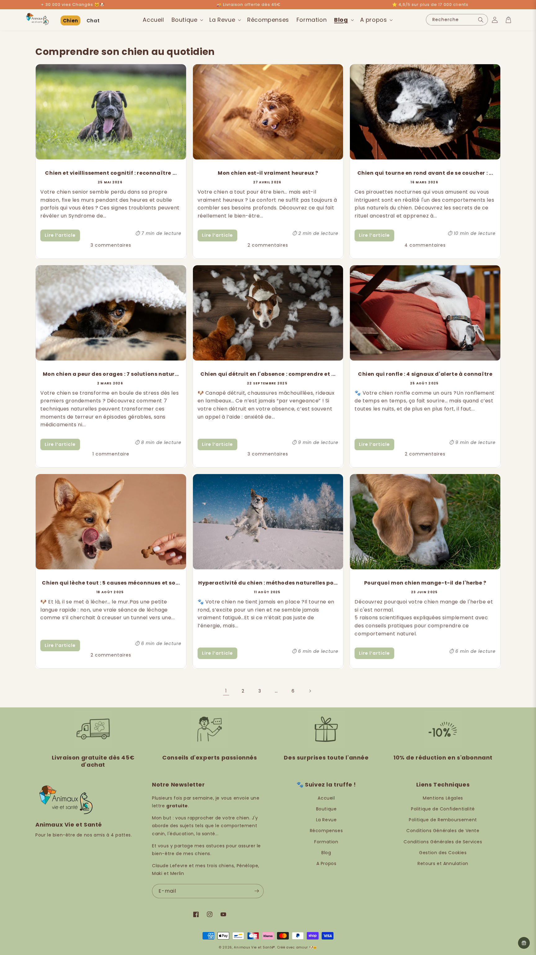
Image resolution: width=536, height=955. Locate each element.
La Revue (326, 820)
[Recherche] (481, 19)
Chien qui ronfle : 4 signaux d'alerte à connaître (425, 374)
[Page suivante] (310, 691)
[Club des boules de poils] (524, 943)
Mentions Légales (443, 798)
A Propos (326, 863)
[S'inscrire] (256, 891)
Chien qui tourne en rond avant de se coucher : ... (425, 173)
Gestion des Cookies (443, 853)
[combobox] (457, 19)
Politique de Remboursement (443, 820)
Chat (93, 20)
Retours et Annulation (443, 863)
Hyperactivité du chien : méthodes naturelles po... (268, 582)
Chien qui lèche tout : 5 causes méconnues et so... (111, 582)
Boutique (326, 809)
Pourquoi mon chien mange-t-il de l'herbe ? (425, 582)
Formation (326, 842)
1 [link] (226, 690)
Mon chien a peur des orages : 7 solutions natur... (111, 374)
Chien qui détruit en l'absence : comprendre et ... (268, 374)
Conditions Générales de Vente (442, 830)
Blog (326, 853)
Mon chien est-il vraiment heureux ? (268, 173)
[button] (187, 19)
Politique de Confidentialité (443, 809)
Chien (70, 20)
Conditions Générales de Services (443, 842)
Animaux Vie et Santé (253, 947)
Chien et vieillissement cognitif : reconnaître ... (110, 173)
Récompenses (326, 830)
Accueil (326, 798)
